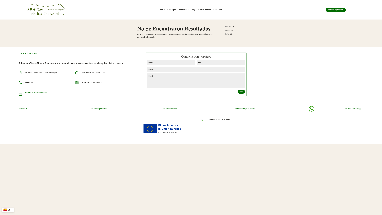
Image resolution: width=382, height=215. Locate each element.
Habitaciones (183, 10)
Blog (193, 10)
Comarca (228, 26)
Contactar (217, 10)
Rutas (227, 34)
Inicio (162, 10)
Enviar (241, 92)
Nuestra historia (204, 10)
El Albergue (171, 10)
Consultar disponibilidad (335, 10)
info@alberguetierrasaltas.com (36, 92)
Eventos (228, 30)
